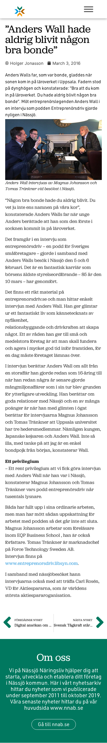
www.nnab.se (66, 707)
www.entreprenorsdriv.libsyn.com (41, 563)
